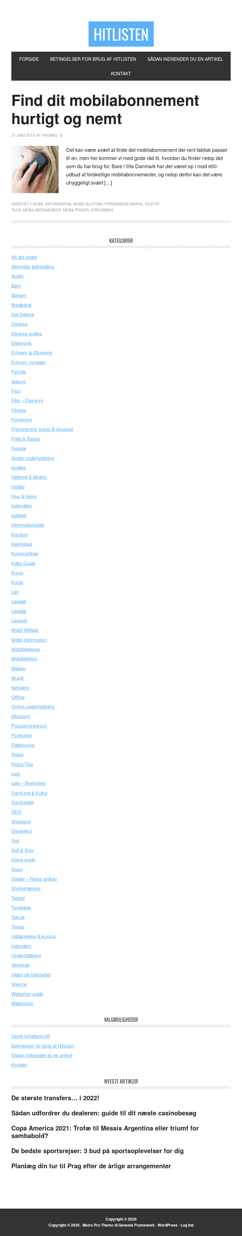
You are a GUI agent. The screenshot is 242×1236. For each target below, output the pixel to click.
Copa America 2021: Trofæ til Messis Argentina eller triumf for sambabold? (105, 1131)
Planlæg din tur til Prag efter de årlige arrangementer (91, 1165)
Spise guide (23, 859)
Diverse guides (26, 333)
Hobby (18, 486)
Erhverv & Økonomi (31, 352)
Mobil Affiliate (24, 630)
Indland (18, 515)
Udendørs (21, 945)
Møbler (18, 668)
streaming (102, 209)
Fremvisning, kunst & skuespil (42, 429)
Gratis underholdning (32, 458)
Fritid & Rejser (25, 438)
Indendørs (21, 505)
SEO (16, 811)
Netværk (20, 687)
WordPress (168, 1225)
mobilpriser (76, 209)
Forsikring (21, 419)
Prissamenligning (123, 203)
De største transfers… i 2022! (55, 1097)
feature (18, 381)
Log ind (187, 1225)
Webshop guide (27, 993)
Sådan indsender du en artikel (41, 1055)
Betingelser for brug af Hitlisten (42, 1045)
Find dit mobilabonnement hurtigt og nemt (105, 109)
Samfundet (22, 802)
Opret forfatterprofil (30, 1036)
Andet (17, 275)
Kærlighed (21, 544)
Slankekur (21, 830)
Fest (15, 390)
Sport (16, 869)
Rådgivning (22, 744)
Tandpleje (21, 907)
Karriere (19, 534)
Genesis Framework (136, 1225)
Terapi (17, 926)
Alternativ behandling (32, 266)
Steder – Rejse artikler (34, 878)
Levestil (19, 620)
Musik (17, 677)
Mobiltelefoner (25, 649)
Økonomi (20, 716)
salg (15, 773)
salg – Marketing (28, 783)
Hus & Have (24, 496)
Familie (18, 371)
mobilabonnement (42, 209)
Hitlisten (121, 34)
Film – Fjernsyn (27, 400)
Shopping (21, 821)
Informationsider (27, 524)
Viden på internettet (31, 974)
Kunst (17, 572)
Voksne (19, 984)
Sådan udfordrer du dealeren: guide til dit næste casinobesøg (103, 1112)
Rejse (17, 754)
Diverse (19, 323)
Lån (15, 591)
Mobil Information (52, 203)
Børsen (18, 295)
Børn (16, 285)
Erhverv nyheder (28, 362)
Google (18, 448)
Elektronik (21, 343)
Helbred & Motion (29, 476)
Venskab (20, 964)
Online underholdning (33, 706)
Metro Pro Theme (98, 1225)
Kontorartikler (25, 553)
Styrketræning (25, 888)
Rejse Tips (22, 764)
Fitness (18, 410)
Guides (18, 467)
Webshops (22, 1003)
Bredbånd (21, 304)
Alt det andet (24, 257)
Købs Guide (23, 563)
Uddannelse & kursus (33, 936)
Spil (15, 840)
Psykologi (21, 735)
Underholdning (26, 955)
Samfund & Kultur (29, 792)
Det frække (22, 314)
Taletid (151, 203)
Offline (18, 697)
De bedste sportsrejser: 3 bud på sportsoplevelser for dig (97, 1150)
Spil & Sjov (22, 850)
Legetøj (18, 601)
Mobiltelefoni (88, 203)
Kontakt (19, 1064)
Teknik (18, 917)
